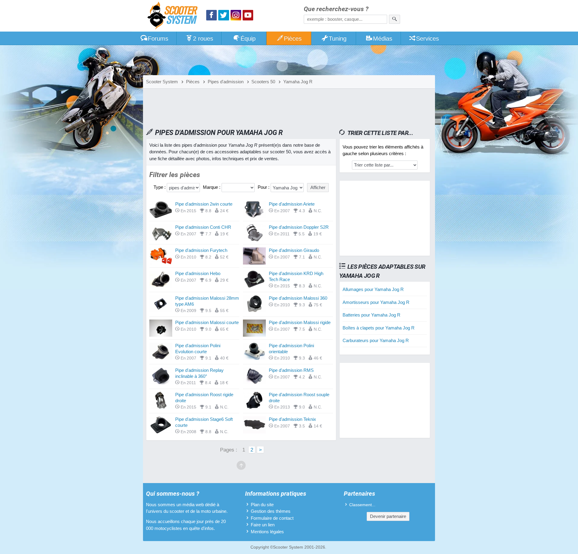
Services (427, 38)
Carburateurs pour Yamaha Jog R (376, 340)
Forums (158, 38)
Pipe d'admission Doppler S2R (299, 227)
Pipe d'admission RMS (291, 370)
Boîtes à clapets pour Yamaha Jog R (379, 327)
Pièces (293, 38)
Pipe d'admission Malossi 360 (298, 298)
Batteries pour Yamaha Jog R (371, 314)
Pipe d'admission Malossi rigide (300, 322)
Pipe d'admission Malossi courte (207, 322)
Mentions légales (267, 531)
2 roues (203, 38)
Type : (160, 187)
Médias (382, 38)
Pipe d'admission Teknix (292, 419)
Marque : (212, 187)
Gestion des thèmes (271, 511)
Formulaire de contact (272, 518)
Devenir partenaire (388, 516)
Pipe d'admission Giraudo (294, 250)
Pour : (264, 187)
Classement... (362, 505)
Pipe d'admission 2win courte (203, 204)
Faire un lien (263, 524)
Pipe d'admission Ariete (292, 204)
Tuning (337, 38)
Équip (248, 38)
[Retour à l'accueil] (174, 16)
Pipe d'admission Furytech (201, 250)
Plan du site (262, 504)
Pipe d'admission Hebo (197, 273)
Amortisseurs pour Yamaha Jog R (376, 302)
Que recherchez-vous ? (336, 9)
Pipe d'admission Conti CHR (203, 227)
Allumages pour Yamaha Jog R (373, 289)
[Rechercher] (394, 19)
